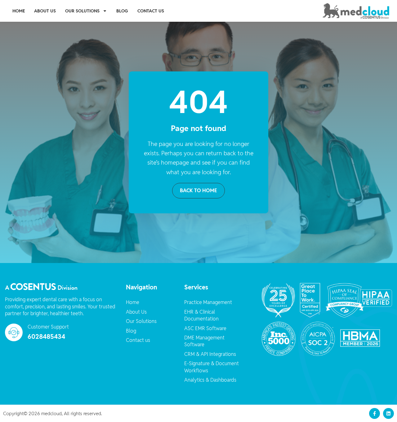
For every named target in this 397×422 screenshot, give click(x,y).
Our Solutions (82, 11)
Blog (122, 11)
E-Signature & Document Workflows (211, 367)
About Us (45, 11)
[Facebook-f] (374, 413)
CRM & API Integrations (210, 354)
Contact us (150, 11)
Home (18, 11)
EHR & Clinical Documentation (201, 315)
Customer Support (48, 327)
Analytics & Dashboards (210, 380)
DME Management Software (204, 341)
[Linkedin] (388, 413)
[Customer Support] (14, 332)
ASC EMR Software (205, 328)
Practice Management (208, 302)
